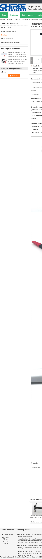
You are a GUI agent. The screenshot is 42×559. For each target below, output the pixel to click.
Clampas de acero (7, 39)
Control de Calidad (6, 543)
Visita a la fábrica (6, 538)
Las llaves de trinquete (8, 31)
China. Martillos (20, 557)
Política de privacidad (7, 557)
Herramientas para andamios (10, 42)
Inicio (4, 15)
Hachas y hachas (6, 27)
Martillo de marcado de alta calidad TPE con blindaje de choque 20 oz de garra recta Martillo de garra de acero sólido (17, 56)
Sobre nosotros (27, 15)
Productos (14, 15)
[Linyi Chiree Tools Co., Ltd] (13, 7)
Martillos (17, 19)
